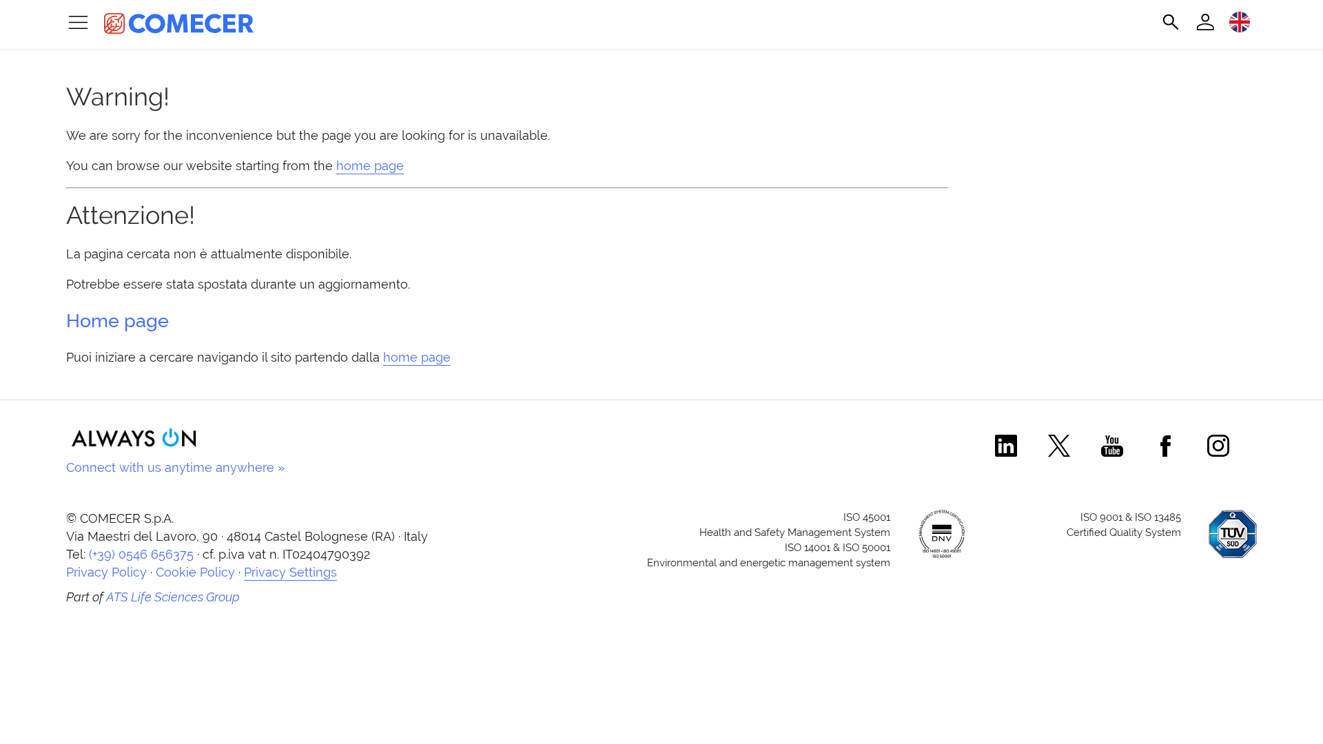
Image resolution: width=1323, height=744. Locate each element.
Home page (117, 320)
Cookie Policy (195, 572)
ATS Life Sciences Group (173, 597)
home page (370, 165)
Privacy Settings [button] (290, 572)
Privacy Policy (106, 572)
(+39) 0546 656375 (141, 554)
